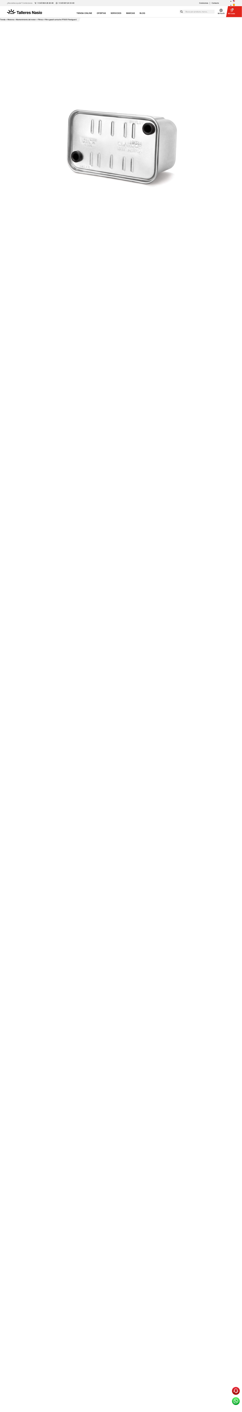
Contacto (215, 3)
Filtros (40, 19)
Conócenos (203, 3)
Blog (142, 13)
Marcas (130, 13)
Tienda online (84, 13)
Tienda (2, 19)
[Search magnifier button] (181, 12)
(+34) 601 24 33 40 (66, 3)
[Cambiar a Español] (234, 5)
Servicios (116, 13)
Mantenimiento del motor (26, 19)
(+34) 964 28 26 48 (45, 3)
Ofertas (101, 13)
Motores (10, 19)
